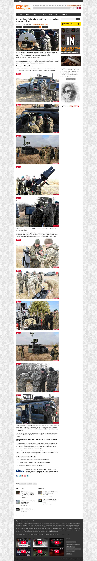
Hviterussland (69, 544)
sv (38, 27)
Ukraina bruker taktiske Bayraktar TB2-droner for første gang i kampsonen (34, 462)
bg (34, 27)
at (44, 27)
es (19, 27)
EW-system (30, 483)
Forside (16, 558)
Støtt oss (64, 14)
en (29, 27)
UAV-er (35, 483)
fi (46, 27)
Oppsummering (42, 14)
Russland (78, 549)
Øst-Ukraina (69, 553)
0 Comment (29, 24)
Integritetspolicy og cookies (26, 558)
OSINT (38, 24)
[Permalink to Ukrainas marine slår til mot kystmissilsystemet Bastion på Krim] (18, 509)
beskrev (18, 428)
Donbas (68, 542)
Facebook (55, 471)
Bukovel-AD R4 (23, 483)
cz (21, 27)
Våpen (46, 24)
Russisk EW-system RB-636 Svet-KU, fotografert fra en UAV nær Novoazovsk (50, 493)
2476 (19, 24)
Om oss (50, 14)
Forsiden (19, 14)
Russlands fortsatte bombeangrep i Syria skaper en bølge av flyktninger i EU (35, 459)
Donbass (74, 542)
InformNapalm (77, 544)
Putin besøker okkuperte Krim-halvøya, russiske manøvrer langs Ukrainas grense (50, 501)
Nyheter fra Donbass (71, 546)
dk (42, 27)
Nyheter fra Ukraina (70, 549)
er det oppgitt (38, 233)
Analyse (34, 14)
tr (25, 27)
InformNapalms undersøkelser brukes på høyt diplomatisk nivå (32, 465)
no (40, 27)
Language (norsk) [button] (19, 1)
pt (27, 27)
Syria (68, 551)
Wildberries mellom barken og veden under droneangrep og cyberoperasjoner (28, 502)
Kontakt (57, 14)
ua (23, 27)
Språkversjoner (43, 558)
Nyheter (27, 14)
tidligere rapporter (24, 427)
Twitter (28, 472)
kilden (45, 469)
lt (31, 27)
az (36, 27)
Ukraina (42, 24)
